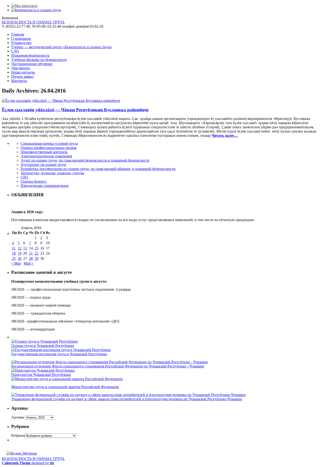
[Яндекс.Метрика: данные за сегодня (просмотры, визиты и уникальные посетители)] (22, 453)
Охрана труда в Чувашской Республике (42, 346)
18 (14, 253)
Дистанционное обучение (31, 64)
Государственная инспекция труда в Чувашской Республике (59, 354)
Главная (17, 34)
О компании (21, 39)
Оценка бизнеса (33, 181)
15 (36, 248)
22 (36, 253)
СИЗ (24, 177)
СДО (15, 51)
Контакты (19, 81)
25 (14, 258)
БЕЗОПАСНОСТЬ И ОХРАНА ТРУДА (33, 22)
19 (20, 253)
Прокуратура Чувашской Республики (41, 375)
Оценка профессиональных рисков (49, 148)
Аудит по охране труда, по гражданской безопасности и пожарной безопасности (85, 160)
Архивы (17, 417)
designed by (28, 463)
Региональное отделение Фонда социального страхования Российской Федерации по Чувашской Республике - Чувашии (107, 366)
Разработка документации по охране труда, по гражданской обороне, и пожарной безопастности (98, 169)
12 (20, 248)
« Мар (16, 263)
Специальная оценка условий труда (49, 143)
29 (36, 258)
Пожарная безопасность (30, 55)
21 (31, 253)
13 (25, 248)
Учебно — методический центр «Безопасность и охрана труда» (61, 47)
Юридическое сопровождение (45, 186)
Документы (20, 68)
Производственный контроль (44, 152)
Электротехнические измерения (46, 156)
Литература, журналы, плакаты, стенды (52, 173)
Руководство (21, 43)
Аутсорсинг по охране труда (43, 165)
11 (13, 248)
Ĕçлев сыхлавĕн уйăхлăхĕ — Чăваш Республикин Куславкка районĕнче (75, 109)
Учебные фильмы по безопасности (39, 60)
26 (20, 258)
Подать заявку (22, 76)
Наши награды (23, 72)
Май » (28, 263)
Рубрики (18, 435)
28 (31, 258)
